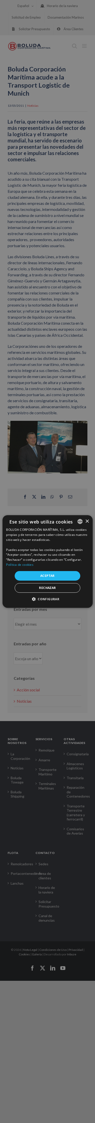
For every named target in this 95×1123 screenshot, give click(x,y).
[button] (47, 599)
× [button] (87, 521)
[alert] (47, 561)
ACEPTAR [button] (47, 576)
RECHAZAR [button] (47, 588)
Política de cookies (19, 565)
